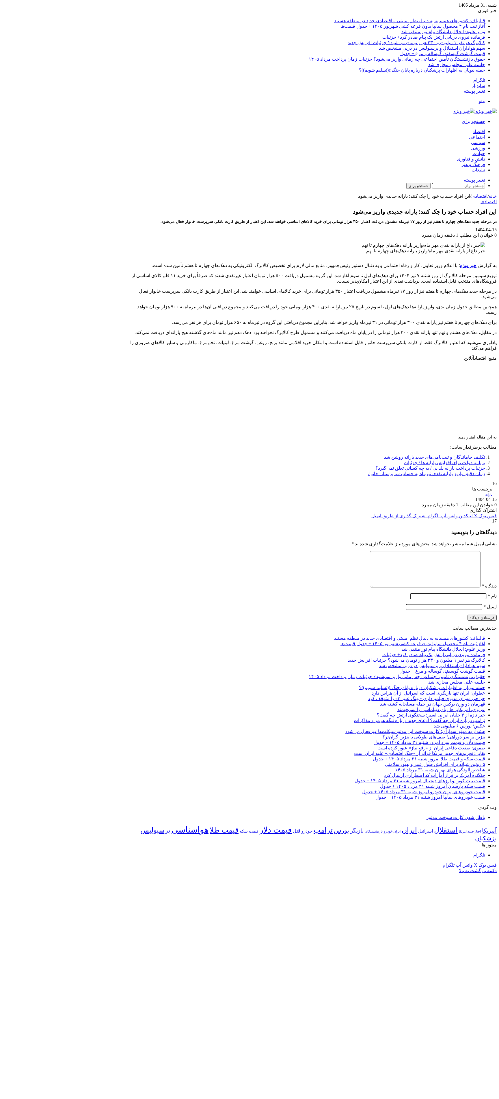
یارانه (488, 494)
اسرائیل (425, 831)
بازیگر (357, 831)
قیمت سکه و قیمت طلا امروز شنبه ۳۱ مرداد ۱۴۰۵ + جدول (429, 758)
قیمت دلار (276, 830)
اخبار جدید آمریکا (470, 831)
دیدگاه (489, 585)
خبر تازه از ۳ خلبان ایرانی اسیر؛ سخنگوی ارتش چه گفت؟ (431, 714)
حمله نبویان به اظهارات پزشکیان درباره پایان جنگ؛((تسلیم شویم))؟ (422, 70)
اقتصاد (479, 131)
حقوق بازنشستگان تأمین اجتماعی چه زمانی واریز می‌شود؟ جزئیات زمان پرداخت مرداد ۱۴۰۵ (397, 59)
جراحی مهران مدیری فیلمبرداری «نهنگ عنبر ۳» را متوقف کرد (426, 698)
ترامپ (323, 830)
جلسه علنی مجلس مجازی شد (456, 64)
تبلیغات (478, 169)
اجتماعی (477, 137)
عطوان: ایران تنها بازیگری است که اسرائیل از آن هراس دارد (428, 693)
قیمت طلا (224, 830)
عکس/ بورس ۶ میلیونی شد (459, 725)
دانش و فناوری (471, 158)
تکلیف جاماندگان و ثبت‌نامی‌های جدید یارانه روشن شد (434, 457)
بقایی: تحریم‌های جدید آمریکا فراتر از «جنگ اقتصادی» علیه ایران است (419, 753)
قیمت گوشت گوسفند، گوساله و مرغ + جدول (442, 53)
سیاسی (478, 142)
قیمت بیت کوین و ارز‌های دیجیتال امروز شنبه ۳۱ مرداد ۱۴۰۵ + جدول (420, 780)
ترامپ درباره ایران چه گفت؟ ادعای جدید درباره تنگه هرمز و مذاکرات (419, 720)
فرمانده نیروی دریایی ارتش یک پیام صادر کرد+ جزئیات (433, 37)
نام (492, 596)
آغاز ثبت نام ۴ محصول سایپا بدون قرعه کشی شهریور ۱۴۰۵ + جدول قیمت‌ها (412, 26)
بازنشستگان (374, 831)
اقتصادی (479, 196)
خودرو (306, 831)
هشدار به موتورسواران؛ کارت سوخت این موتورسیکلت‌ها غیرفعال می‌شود (415, 731)
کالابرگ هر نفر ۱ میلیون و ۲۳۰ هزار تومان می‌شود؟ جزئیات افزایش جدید (416, 42)
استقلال (446, 830)
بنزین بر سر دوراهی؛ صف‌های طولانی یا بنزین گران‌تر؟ (433, 736)
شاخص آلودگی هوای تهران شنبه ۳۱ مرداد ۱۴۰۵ (440, 769)
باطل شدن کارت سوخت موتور (456, 817)
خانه (493, 196)
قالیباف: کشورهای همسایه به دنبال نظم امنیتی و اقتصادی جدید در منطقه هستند (409, 20)
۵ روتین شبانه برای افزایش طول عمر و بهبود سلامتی (435, 764)
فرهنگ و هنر (473, 164)
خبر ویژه (468, 265)
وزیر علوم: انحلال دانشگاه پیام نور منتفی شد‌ (443, 31)
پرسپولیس (155, 830)
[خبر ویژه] (475, 111)
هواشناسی (190, 829)
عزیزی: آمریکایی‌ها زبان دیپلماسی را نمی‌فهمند (441, 709)
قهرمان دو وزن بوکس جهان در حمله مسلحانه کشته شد (432, 703)
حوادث (478, 153)
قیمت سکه (249, 831)
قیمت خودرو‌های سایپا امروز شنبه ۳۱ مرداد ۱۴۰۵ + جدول (430, 797)
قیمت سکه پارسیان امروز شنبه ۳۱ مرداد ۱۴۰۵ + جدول (432, 786)
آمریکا (489, 830)
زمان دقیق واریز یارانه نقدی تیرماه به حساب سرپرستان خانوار (426, 473)
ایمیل (490, 606)
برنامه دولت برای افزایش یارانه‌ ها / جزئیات (444, 462)
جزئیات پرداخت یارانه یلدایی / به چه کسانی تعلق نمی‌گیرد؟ (430, 468)
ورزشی (478, 147)
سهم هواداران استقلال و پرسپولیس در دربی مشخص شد (432, 48)
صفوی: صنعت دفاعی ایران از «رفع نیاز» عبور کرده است (431, 747)
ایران (409, 830)
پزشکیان (486, 838)
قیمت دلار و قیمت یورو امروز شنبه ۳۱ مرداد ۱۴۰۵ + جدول (429, 742)
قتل (296, 831)
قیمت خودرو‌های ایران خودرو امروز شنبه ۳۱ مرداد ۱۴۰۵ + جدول (423, 791)
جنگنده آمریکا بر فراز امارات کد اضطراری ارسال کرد (434, 775)
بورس (341, 830)
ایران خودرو (392, 831)
